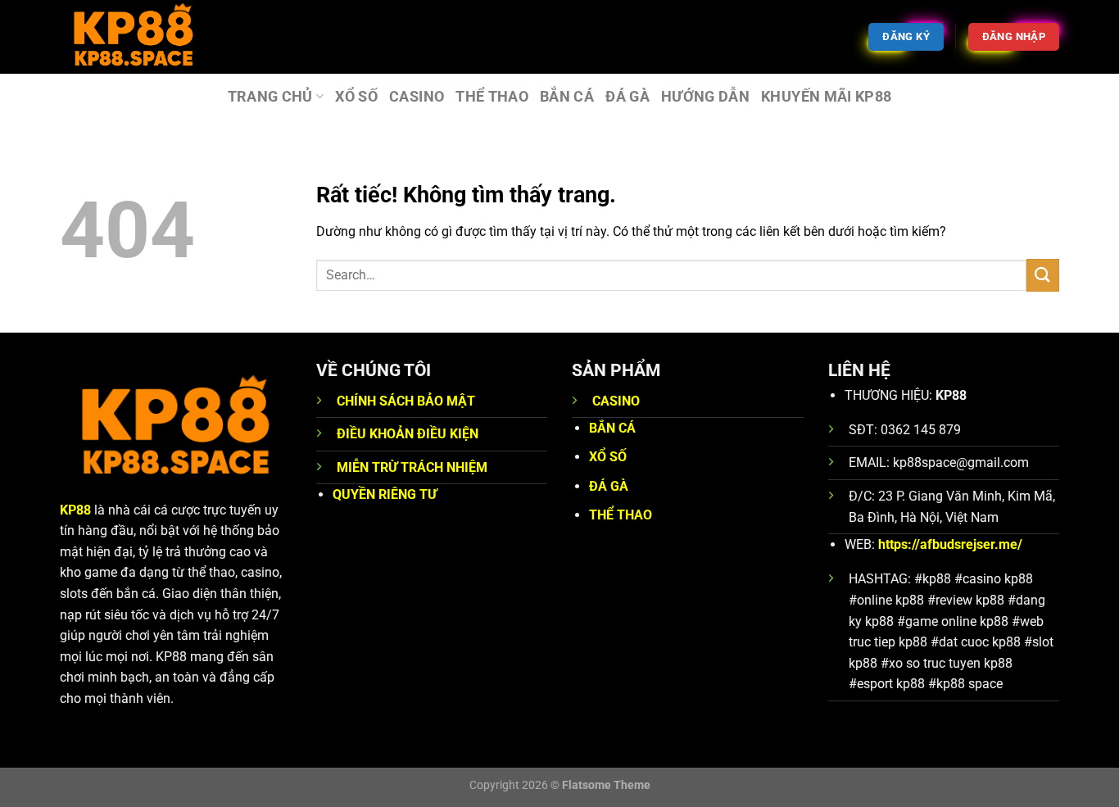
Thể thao (491, 96)
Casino (416, 96)
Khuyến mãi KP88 (826, 96)
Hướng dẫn (705, 96)
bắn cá (567, 96)
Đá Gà (627, 96)
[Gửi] (1042, 275)
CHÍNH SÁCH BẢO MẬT (406, 401)
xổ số (356, 96)
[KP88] (142, 37)
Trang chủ (270, 96)
